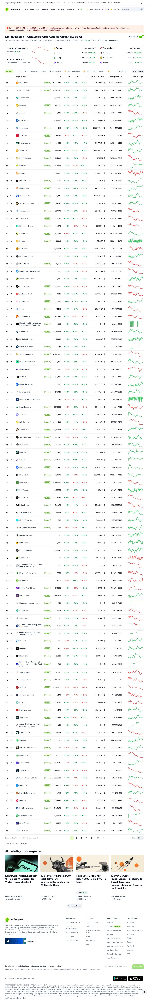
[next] (104, 838)
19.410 (19, 3)
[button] (74, 906)
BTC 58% (97, 3)
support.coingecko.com (18, 30)
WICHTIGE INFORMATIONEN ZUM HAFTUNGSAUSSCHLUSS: (27, 985)
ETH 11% (103, 3)
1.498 (30, 3)
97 (98, 838)
